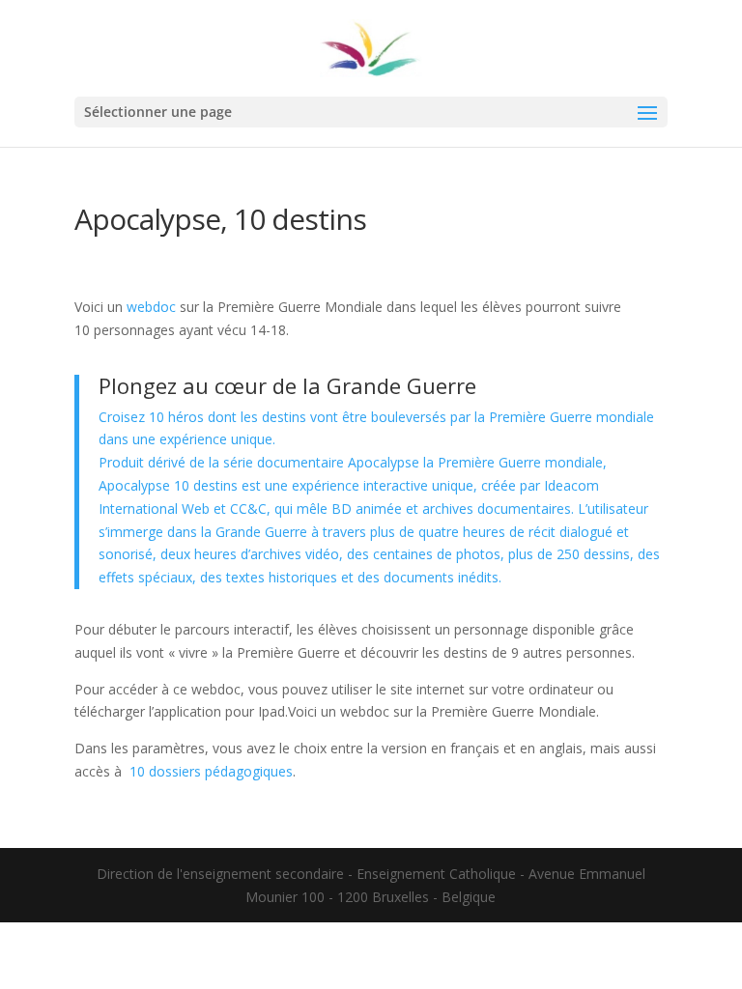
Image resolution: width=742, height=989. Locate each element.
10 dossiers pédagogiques (211, 771)
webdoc (153, 306)
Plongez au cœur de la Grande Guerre (287, 385)
